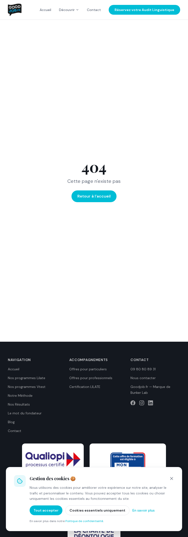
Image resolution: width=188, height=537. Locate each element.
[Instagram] (141, 402)
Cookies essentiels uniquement (97, 510)
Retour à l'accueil (94, 196)
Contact (94, 10)
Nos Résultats (19, 404)
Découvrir (67, 10)
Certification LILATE (84, 387)
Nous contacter (143, 378)
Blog (11, 422)
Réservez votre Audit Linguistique (144, 10)
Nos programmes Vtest (27, 387)
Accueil (45, 10)
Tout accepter (46, 510)
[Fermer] (171, 478)
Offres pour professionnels (90, 378)
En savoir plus (143, 510)
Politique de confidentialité (84, 521)
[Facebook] (132, 402)
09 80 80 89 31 (143, 369)
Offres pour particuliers (88, 369)
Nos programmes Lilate (26, 378)
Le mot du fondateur (25, 413)
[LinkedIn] (150, 402)
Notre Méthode (20, 395)
